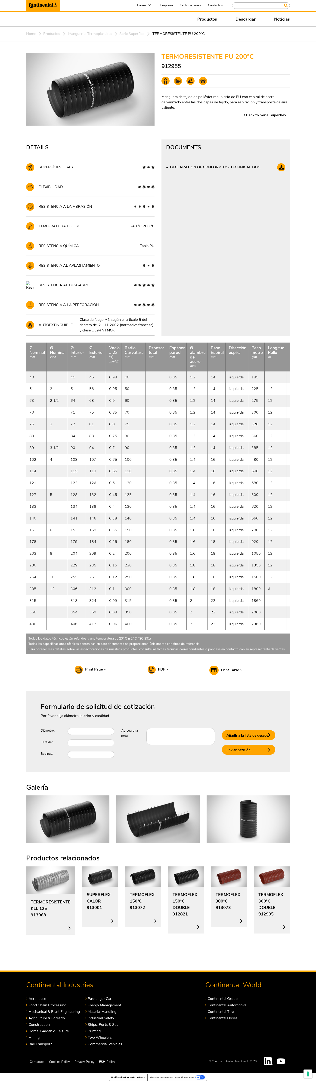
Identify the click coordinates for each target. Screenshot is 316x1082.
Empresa (166, 5)
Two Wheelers (100, 1037)
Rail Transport (40, 1044)
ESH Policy (107, 1062)
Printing (94, 1031)
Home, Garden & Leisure (48, 1031)
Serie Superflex (131, 33)
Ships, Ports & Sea (103, 1024)
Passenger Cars (100, 998)
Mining (34, 1037)
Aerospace (37, 998)
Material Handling (102, 1011)
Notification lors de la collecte (128, 1077)
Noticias (282, 19)
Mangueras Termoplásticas (90, 33)
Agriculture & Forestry (46, 1018)
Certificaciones (190, 5)
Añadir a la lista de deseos (247, 735)
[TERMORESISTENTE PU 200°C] (67, 818)
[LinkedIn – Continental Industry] (269, 1061)
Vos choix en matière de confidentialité (172, 1077)
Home (31, 33)
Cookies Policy (59, 1062)
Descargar (245, 19)
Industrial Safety (101, 1018)
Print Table (230, 670)
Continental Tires (221, 1011)
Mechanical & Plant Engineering (54, 1011)
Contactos (215, 5)
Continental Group (223, 998)
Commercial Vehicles (105, 1044)
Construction (39, 1024)
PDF (162, 669)
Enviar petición (238, 750)
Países (141, 5)
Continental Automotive (227, 1005)
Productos (207, 19)
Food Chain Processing (47, 1005)
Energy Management (104, 1005)
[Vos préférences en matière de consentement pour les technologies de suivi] (308, 1074)
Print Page (94, 669)
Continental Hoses (223, 1018)
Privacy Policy (84, 1062)
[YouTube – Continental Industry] (282, 1061)
